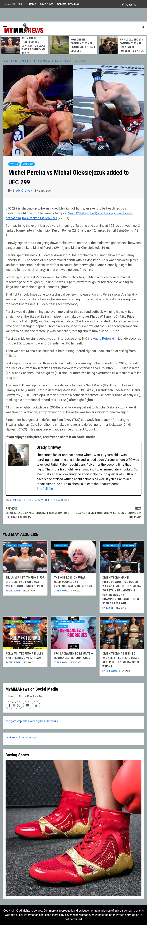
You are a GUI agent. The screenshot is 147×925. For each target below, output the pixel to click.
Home (32, 4)
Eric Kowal (15, 590)
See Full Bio (45, 489)
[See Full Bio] (55, 488)
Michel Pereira (50, 500)
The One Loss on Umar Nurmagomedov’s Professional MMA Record (117, 46)
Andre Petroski (103, 338)
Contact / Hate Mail (68, 4)
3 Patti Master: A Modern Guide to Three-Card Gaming (68, 45)
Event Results (112, 545)
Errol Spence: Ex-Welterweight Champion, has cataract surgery (37, 513)
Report (109, 608)
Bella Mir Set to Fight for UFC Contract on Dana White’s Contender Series (25, 582)
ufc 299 (65, 500)
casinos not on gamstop (21, 737)
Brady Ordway (23, 190)
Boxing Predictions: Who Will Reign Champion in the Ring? (108, 513)
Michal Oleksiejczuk (26, 500)
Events (14, 164)
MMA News (46, 4)
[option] (59, 45)
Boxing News (14, 621)
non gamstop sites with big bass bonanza (32, 721)
